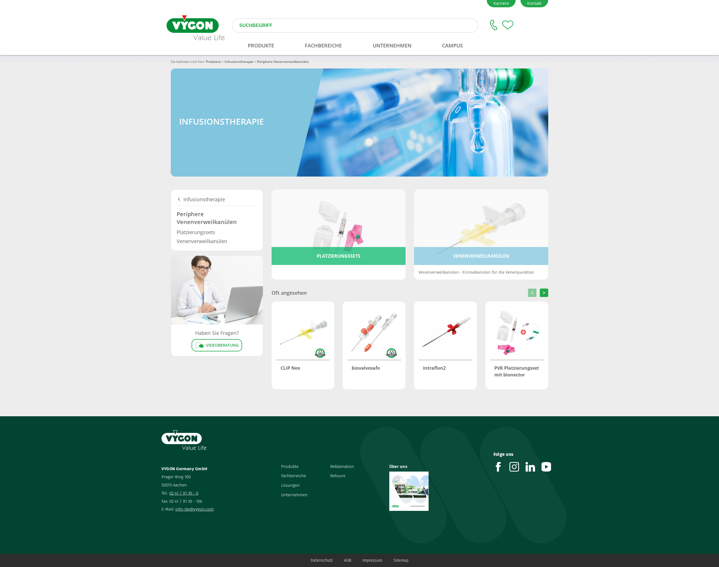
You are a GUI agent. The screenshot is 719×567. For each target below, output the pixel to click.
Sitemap (400, 560)
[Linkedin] (533, 467)
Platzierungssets (196, 232)
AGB (347, 560)
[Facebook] (501, 467)
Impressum (372, 560)
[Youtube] (549, 467)
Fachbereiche (293, 475)
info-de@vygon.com (194, 509)
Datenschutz (322, 560)
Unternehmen (294, 494)
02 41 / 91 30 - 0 (183, 493)
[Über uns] (437, 491)
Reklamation (342, 466)
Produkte (213, 61)
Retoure (337, 475)
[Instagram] (517, 467)
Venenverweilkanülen (202, 241)
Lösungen (290, 485)
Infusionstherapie (238, 61)
